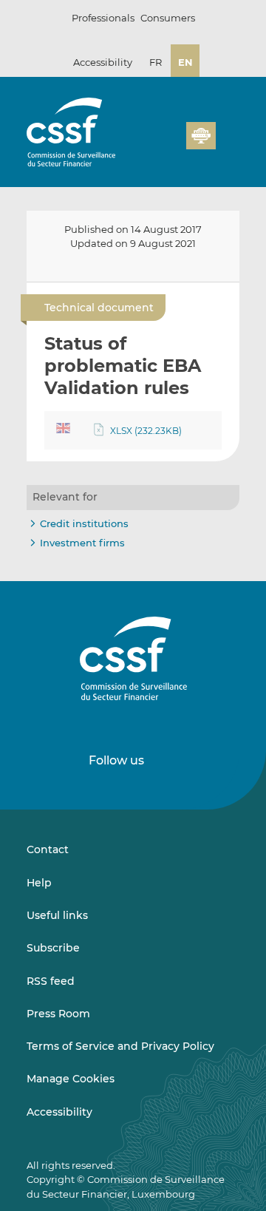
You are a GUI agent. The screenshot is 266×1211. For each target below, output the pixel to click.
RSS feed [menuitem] (51, 981)
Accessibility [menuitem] (59, 1112)
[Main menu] (227, 132)
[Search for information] (202, 115)
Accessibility (102, 62)
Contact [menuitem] (48, 849)
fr (155, 62)
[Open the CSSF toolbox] (226, 115)
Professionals (103, 18)
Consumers (167, 18)
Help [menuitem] (39, 882)
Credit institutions (84, 523)
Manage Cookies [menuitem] (71, 1078)
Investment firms (82, 543)
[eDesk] (201, 135)
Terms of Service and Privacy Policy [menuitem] (120, 1046)
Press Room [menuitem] (58, 1013)
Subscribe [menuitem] (53, 947)
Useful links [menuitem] (57, 915)
